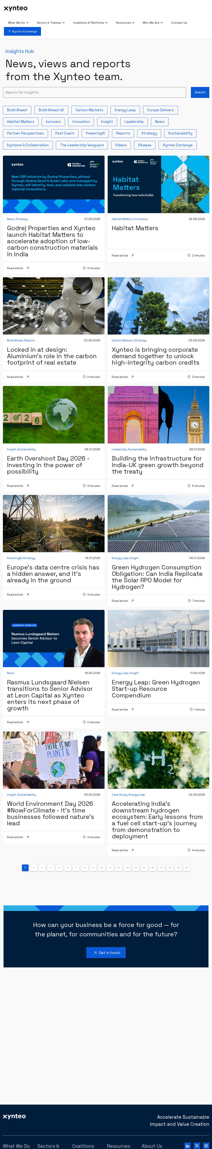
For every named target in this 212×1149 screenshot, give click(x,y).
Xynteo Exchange (179, 144)
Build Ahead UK (53, 109)
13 (127, 867)
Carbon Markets (91, 109)
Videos (122, 144)
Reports (125, 133)
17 (161, 867)
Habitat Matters (22, 121)
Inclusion (55, 121)
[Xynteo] (14, 1117)
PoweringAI (97, 133)
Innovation (82, 121)
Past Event (66, 133)
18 (169, 867)
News (161, 121)
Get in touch (106, 953)
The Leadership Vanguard (83, 144)
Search (200, 92)
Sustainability (182, 133)
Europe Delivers (162, 109)
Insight (109, 121)
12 (118, 867)
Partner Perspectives (27, 133)
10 (101, 867)
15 (144, 867)
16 (153, 867)
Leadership (135, 121)
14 (135, 867)
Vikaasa (146, 144)
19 (178, 867)
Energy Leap (126, 109)
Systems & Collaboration (29, 144)
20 (187, 867)
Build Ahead (19, 109)
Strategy (150, 133)
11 (110, 867)
